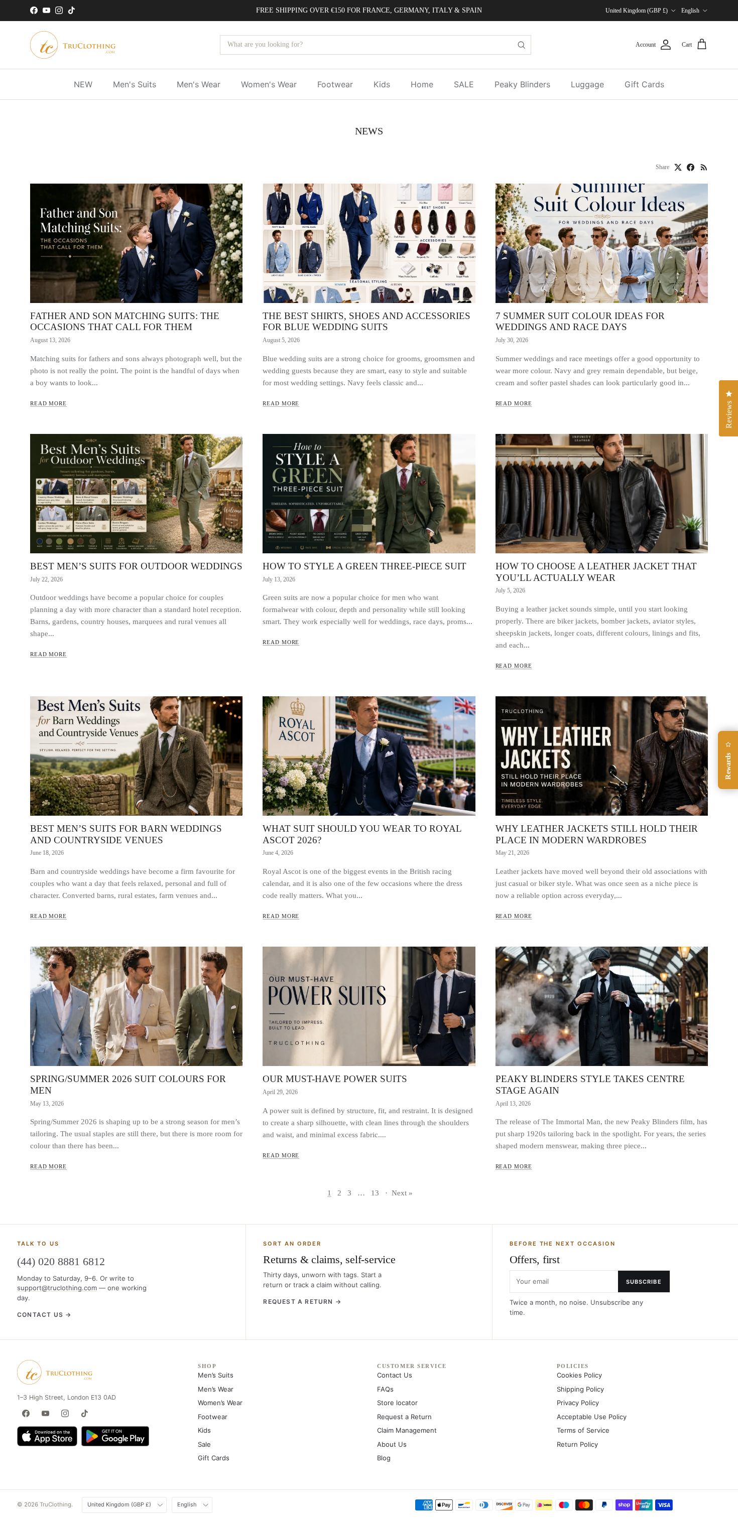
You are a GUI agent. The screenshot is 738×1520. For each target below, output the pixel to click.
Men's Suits (134, 84)
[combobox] (375, 45)
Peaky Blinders (522, 84)
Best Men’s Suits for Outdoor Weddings (136, 566)
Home (422, 84)
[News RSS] (704, 167)
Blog (384, 1458)
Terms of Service (583, 1430)
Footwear (335, 84)
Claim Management (407, 1430)
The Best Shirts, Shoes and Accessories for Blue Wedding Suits (366, 322)
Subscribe (644, 1281)
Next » (402, 1193)
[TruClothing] (72, 45)
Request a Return (404, 1417)
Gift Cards (644, 84)
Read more (48, 403)
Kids (382, 84)
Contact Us (394, 1375)
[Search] (521, 45)
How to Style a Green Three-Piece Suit (364, 566)
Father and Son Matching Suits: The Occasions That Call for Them (124, 322)
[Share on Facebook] (690, 167)
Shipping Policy (580, 1389)
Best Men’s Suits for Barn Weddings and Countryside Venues (126, 834)
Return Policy (577, 1444)
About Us (392, 1444)
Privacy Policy (578, 1403)
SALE (464, 84)
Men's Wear (198, 84)
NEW (83, 84)
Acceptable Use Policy (592, 1417)
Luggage (587, 84)
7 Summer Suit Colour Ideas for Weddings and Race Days (580, 322)
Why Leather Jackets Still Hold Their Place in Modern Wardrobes (597, 834)
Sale (204, 1444)
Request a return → (302, 1301)
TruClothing (55, 1504)
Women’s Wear (220, 1403)
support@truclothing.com (57, 1288)
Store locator (397, 1403)
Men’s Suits (215, 1375)
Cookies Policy (579, 1375)
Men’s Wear (215, 1389)
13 (375, 1193)
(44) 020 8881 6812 (61, 1261)
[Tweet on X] (678, 167)
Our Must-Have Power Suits (335, 1079)
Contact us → (44, 1314)
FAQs (385, 1389)
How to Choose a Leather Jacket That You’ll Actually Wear (596, 572)
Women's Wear (269, 84)
